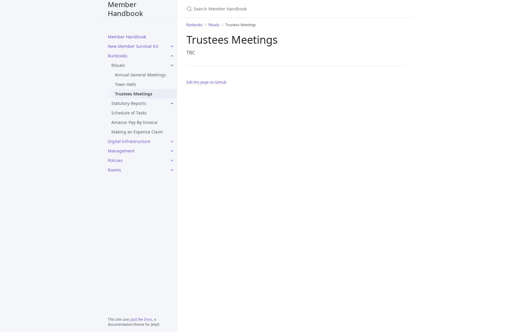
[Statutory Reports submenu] (172, 103)
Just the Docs (141, 319)
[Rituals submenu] (172, 65)
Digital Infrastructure (129, 141)
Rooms (114, 170)
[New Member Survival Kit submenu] (172, 46)
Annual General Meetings (140, 75)
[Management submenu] (172, 151)
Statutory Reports (128, 103)
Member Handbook (125, 9)
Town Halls (125, 84)
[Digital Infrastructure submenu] (172, 141)
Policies (115, 160)
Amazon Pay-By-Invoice (134, 122)
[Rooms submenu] (172, 170)
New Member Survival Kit (133, 46)
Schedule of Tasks (129, 113)
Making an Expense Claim (137, 132)
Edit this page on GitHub (206, 82)
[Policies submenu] (172, 160)
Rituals (118, 65)
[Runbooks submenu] (172, 56)
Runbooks (117, 56)
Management (121, 151)
